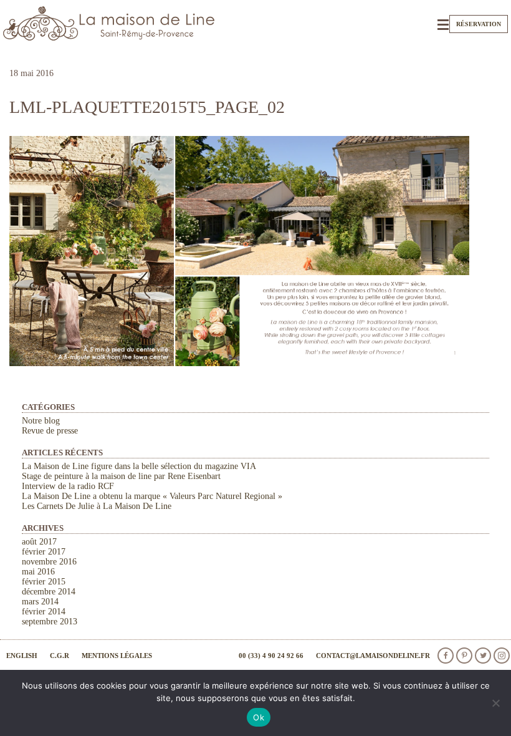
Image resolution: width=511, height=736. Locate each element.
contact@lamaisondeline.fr (373, 655)
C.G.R (59, 655)
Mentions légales (117, 655)
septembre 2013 (49, 621)
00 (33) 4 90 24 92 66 (271, 655)
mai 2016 (38, 571)
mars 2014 (40, 601)
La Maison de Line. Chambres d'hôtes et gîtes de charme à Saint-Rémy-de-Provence (109, 23)
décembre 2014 (48, 591)
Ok (258, 717)
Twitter (483, 655)
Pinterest (464, 655)
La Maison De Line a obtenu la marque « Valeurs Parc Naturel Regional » (152, 496)
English (21, 655)
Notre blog (41, 420)
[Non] (495, 703)
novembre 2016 (49, 561)
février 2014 (43, 611)
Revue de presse (50, 430)
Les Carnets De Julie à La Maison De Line (96, 506)
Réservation (478, 24)
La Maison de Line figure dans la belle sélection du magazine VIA (139, 466)
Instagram (501, 655)
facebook (445, 655)
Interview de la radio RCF (68, 486)
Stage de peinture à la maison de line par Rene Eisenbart (121, 476)
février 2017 (43, 551)
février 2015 (43, 581)
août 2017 (39, 541)
